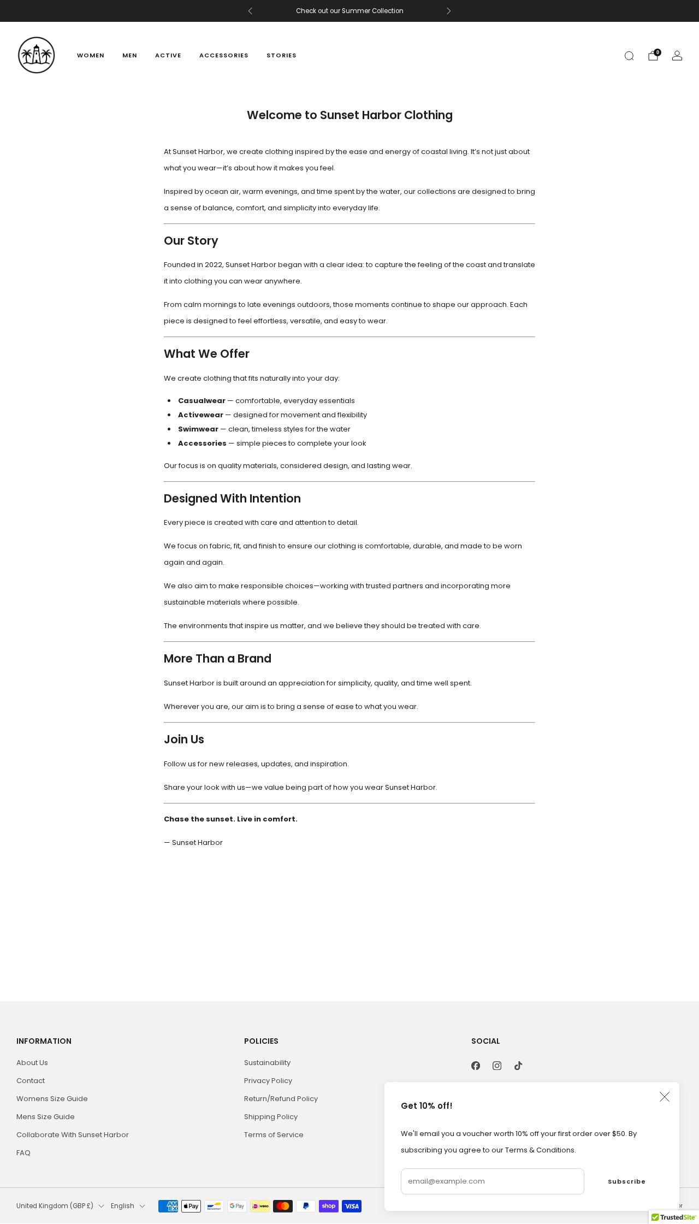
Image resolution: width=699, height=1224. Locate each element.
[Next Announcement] (449, 11)
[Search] (629, 55)
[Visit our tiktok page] (518, 1065)
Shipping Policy (271, 1116)
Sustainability (267, 1062)
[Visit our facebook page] (476, 1065)
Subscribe (627, 1181)
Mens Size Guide (45, 1116)
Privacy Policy (268, 1080)
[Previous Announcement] (250, 11)
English (122, 1206)
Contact (30, 1080)
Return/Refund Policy (281, 1098)
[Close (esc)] (664, 1096)
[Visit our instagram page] (497, 1065)
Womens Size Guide (52, 1098)
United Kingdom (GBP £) (54, 1206)
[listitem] (349, 11)
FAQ (23, 1153)
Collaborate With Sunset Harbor (72, 1135)
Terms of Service (274, 1135)
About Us (32, 1062)
